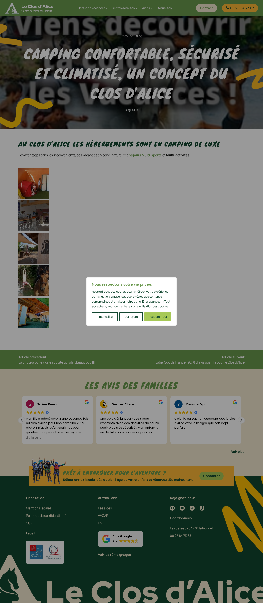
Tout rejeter (131, 317)
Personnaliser (105, 317)
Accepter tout (158, 317)
